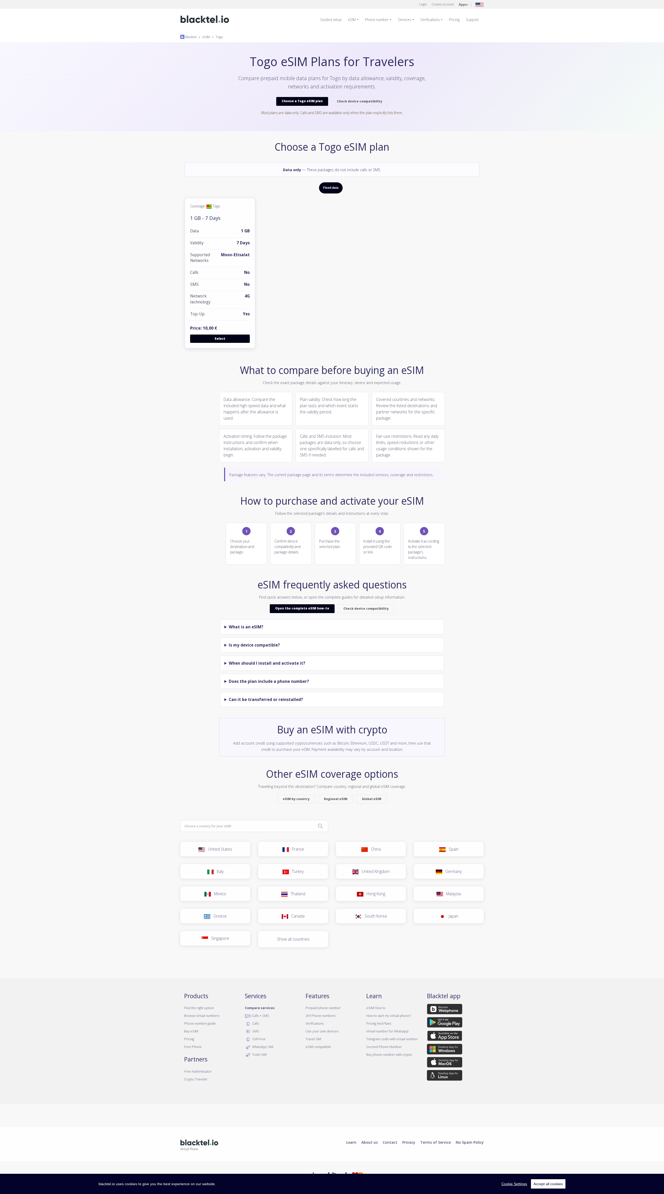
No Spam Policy (470, 1142)
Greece (218, 916)
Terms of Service (435, 1142)
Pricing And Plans (378, 1023)
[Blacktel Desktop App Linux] (444, 1076)
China (374, 849)
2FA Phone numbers (321, 1015)
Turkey (296, 871)
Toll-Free (258, 1039)
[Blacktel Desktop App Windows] (444, 1050)
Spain (452, 849)
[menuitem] (333, 19)
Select (220, 338)
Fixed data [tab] (330, 188)
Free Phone (193, 1046)
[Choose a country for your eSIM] (320, 826)
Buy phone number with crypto (389, 1054)
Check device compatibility (359, 101)
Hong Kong (374, 894)
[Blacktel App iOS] (444, 1037)
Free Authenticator (198, 1071)
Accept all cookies (548, 1184)
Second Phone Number (384, 1046)
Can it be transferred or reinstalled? (266, 699)
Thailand (296, 894)
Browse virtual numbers (201, 1015)
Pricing (454, 19)
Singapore (218, 938)
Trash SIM (259, 1054)
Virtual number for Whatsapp (387, 1031)
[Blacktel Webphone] (444, 1010)
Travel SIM (313, 1039)
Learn (351, 1142)
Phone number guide (200, 1023)
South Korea (374, 916)
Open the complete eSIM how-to (302, 608)
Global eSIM (371, 799)
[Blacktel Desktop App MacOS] (444, 1063)
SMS (255, 1031)
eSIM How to (375, 1007)
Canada (296, 916)
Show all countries (293, 939)
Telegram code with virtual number (392, 1039)
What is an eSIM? (246, 627)
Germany (452, 871)
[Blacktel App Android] (444, 1023)
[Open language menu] (479, 4)
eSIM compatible (318, 1046)
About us (369, 1142)
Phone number (377, 19)
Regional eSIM (335, 799)
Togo (219, 36)
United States (218, 849)
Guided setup (331, 19)
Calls (255, 1023)
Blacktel (190, 36)
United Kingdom (374, 871)
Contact (390, 1142)
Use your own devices (322, 1031)
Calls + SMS (260, 1015)
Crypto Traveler (196, 1079)
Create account (443, 4)
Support (472, 19)
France (296, 849)
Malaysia (452, 894)
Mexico (218, 894)
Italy (219, 871)
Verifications (430, 19)
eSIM (352, 19)
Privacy (408, 1142)
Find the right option (199, 1007)
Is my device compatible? (254, 645)
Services (404, 19)
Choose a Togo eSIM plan (302, 101)
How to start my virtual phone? (388, 1015)
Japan (452, 916)
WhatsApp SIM (262, 1046)
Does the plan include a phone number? (269, 681)
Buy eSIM (191, 1031)
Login (423, 4)
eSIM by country (296, 799)
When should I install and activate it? (267, 663)
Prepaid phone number (323, 1007)
